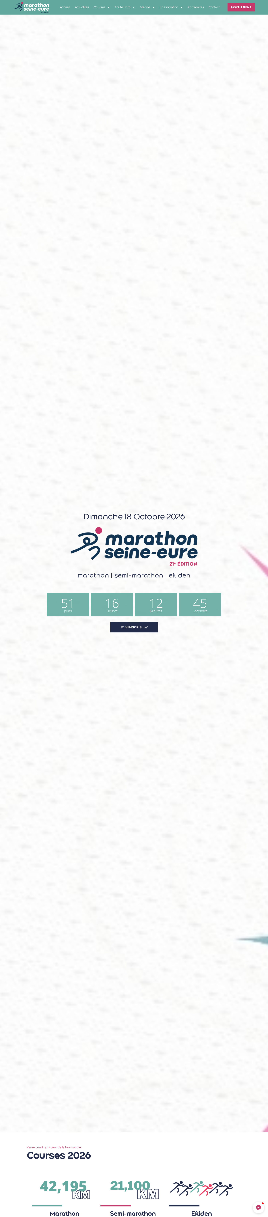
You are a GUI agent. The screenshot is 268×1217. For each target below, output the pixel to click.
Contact (214, 7)
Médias (145, 7)
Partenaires (196, 7)
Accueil (65, 7)
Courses (100, 7)
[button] (258, 1207)
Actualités (82, 7)
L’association (169, 7)
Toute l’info (122, 7)
